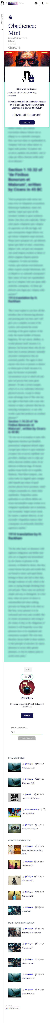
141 (25, 677)
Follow (27, 715)
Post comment (27, 738)
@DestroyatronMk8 (31, 809)
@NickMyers (27, 698)
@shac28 (28, 794)
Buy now (26, 122)
